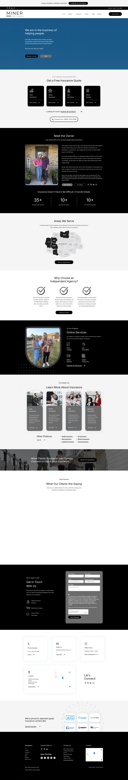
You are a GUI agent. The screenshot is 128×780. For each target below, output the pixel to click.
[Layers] (70, 672)
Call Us (29, 654)
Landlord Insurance (68, 442)
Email (69, 579)
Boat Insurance (66, 439)
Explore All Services (74, 366)
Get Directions (31, 686)
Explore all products (68, 112)
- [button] (56, 674)
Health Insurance (67, 436)
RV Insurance (82, 436)
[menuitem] (64, 14)
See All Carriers (30, 726)
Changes (69, 349)
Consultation (85, 349)
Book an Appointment (90, 654)
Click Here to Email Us (68, 760)
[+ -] (62, 679)
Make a (69, 359)
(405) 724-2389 (117, 8)
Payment (69, 361)
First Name (71, 574)
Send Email (59, 654)
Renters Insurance (83, 439)
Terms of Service (99, 767)
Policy (68, 348)
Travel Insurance (83, 442)
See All (39, 440)
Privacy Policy (92, 767)
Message (71, 584)
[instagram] (10, 8)
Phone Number (89, 579)
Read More (32, 427)
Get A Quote (33, 102)
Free (83, 348)
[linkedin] (12, 8)
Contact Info (85, 361)
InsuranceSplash (36, 769)
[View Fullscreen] (56, 677)
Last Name (88, 574)
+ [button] (56, 672)
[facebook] (7, 8)
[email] (14, 8)
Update (84, 359)
